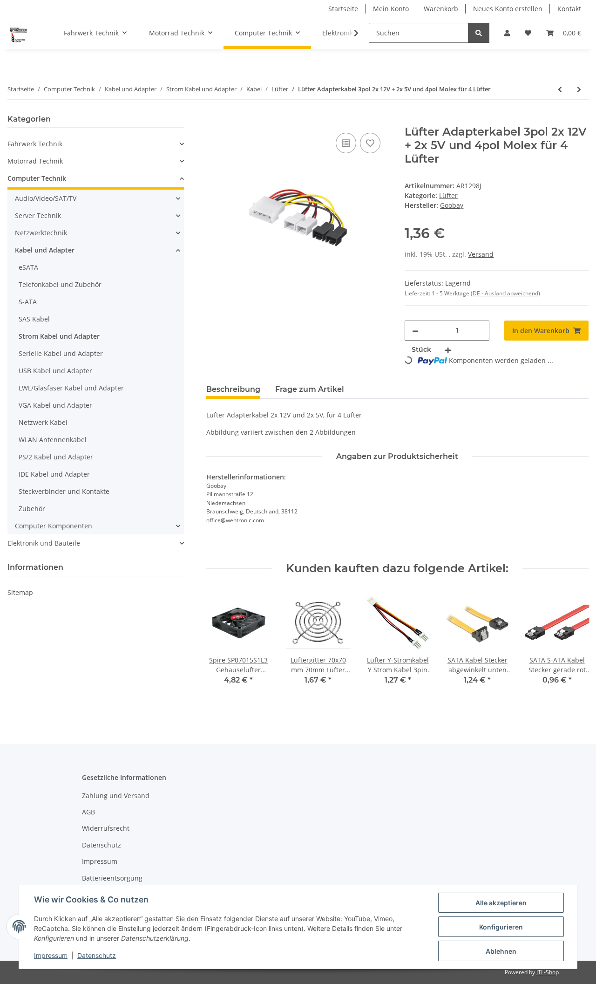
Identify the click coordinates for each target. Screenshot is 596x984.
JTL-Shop (547, 972)
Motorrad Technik (35, 161)
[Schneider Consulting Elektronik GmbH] (18, 33)
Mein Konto (391, 8)
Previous (221, 648)
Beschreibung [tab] (233, 389)
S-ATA (28, 301)
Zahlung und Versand (115, 795)
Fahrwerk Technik (34, 143)
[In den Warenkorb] (213, 120)
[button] (507, 33)
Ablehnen (501, 951)
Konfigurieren (501, 927)
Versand (481, 254)
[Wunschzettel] (528, 33)
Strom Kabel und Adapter (59, 336)
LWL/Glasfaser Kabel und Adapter (71, 387)
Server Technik (38, 215)
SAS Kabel (34, 318)
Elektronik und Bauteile (43, 543)
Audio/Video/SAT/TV (45, 198)
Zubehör (32, 508)
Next (573, 648)
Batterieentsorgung (112, 878)
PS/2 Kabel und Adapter (56, 456)
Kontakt (569, 8)
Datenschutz (101, 844)
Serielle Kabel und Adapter (61, 353)
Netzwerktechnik (41, 232)
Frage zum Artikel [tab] (309, 389)
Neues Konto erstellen (507, 8)
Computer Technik (36, 178)
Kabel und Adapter (44, 250)
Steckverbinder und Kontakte (64, 491)
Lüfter (448, 195)
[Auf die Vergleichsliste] (346, 143)
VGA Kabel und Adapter (55, 405)
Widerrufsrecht (105, 828)
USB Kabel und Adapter (55, 370)
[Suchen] (478, 33)
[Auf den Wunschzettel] (370, 143)
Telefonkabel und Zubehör (60, 284)
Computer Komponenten (53, 525)
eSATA (28, 267)
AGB (88, 811)
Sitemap (20, 592)
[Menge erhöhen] (448, 349)
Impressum (99, 861)
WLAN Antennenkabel (53, 439)
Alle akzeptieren (501, 903)
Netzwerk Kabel (43, 422)
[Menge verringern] (415, 330)
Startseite (343, 8)
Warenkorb (441, 8)
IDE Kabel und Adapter (54, 474)
